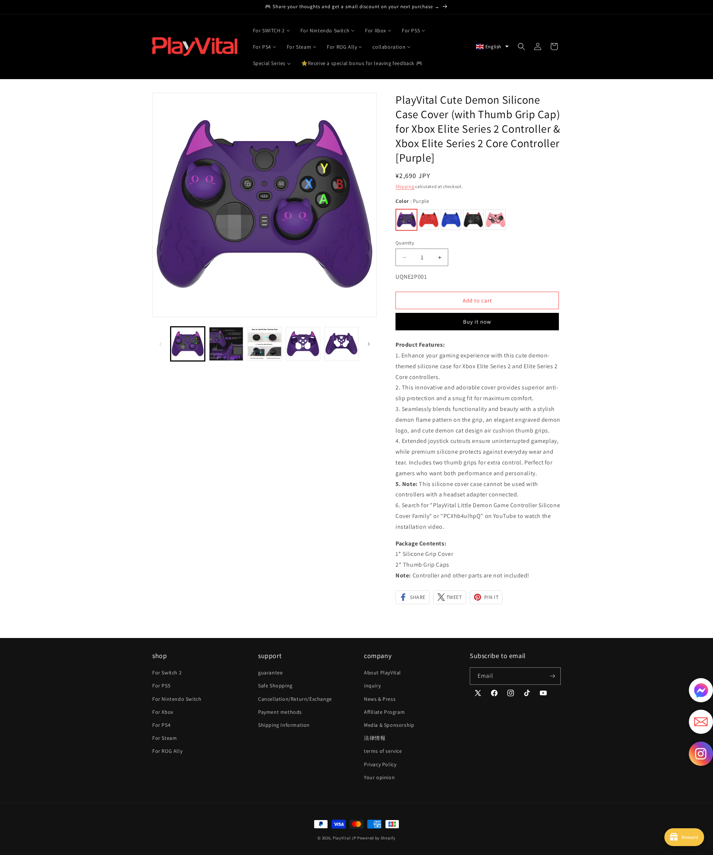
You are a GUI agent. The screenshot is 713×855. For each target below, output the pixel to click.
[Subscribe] (552, 676)
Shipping (404, 186)
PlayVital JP (344, 838)
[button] (492, 46)
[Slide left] (160, 344)
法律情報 (374, 738)
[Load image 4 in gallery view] (303, 344)
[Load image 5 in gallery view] (341, 344)
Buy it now (477, 321)
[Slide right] (369, 344)
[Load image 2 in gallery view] (226, 344)
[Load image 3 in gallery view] (264, 344)
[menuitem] (271, 30)
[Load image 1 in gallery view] (187, 344)
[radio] (406, 220)
